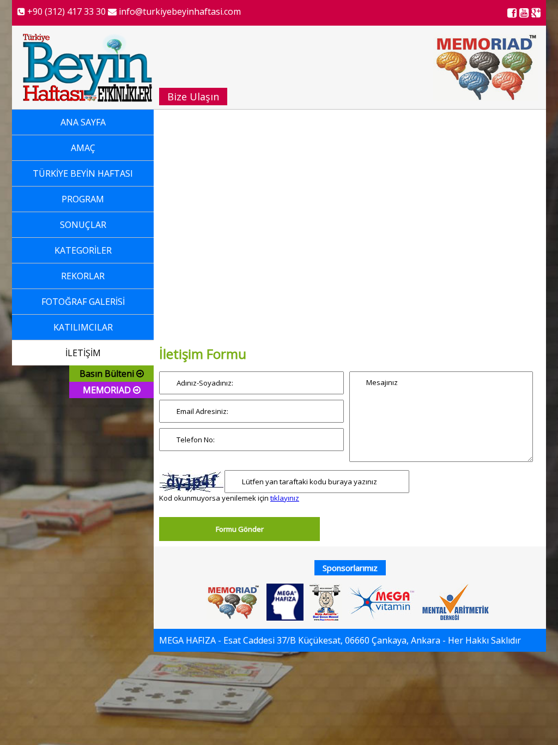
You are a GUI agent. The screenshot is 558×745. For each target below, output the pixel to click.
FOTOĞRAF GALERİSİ (83, 302)
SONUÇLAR (83, 225)
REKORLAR (83, 276)
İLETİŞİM (83, 353)
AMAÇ (83, 148)
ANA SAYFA (83, 122)
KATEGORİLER (83, 250)
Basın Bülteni (108, 374)
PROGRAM (83, 199)
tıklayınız (284, 498)
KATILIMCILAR (83, 327)
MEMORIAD (108, 390)
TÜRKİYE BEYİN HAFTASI (83, 173)
